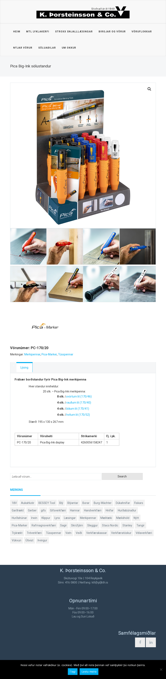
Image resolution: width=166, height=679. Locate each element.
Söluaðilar (47, 47)
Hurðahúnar (19, 518)
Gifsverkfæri (58, 510)
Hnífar (110, 510)
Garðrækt (18, 510)
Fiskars (138, 503)
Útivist (29, 540)
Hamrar (75, 510)
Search (122, 476)
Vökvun (16, 540)
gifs (43, 510)
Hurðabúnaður (127, 510)
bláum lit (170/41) (77, 408)
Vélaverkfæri (144, 532)
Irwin (34, 518)
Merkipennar (32, 354)
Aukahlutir (27, 503)
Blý (61, 503)
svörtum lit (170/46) (79, 396)
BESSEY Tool (46, 503)
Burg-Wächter (103, 503)
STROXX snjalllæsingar (74, 31)
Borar (85, 503)
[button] (149, 89)
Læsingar (70, 518)
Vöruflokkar (142, 31)
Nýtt (136, 518)
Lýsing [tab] (24, 367)
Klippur (46, 518)
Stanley (127, 525)
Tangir (140, 525)
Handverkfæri (92, 510)
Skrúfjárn (77, 525)
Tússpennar (65, 354)
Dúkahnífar (123, 503)
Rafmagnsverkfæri (44, 525)
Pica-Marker (49, 354)
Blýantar (72, 503)
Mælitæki (106, 518)
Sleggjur (92, 525)
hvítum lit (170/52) (78, 414)
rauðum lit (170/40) (78, 402)
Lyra (57, 518)
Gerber (32, 510)
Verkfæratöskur (121, 532)
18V (14, 503)
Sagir (63, 525)
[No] (161, 669)
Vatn (68, 532)
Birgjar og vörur (112, 31)
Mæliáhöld (122, 518)
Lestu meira (89, 671)
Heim (16, 31)
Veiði (79, 532)
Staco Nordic (110, 525)
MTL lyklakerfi (37, 31)
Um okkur (69, 47)
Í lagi (73, 671)
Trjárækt (17, 532)
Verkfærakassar (96, 532)
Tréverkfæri (34, 532)
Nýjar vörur (22, 47)
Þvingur (42, 540)
